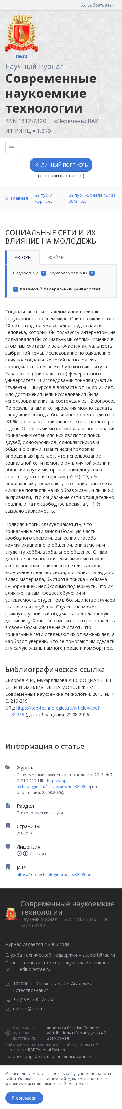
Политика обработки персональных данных (48, 1056)
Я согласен (24, 1098)
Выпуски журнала (44, 198)
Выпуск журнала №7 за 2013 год (92, 198)
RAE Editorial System (46, 1050)
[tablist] (61, 257)
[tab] (22, 257)
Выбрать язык (100, 5)
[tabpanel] (61, 281)
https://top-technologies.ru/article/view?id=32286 (51, 783)
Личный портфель (64, 165)
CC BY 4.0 (38, 854)
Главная (19, 198)
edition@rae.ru (35, 969)
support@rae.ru (98, 955)
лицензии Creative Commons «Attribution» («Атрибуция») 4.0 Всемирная (76, 1033)
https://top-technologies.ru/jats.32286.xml (55, 874)
